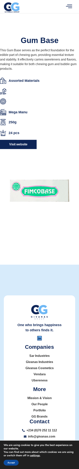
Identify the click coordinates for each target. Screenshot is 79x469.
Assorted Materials (24, 81)
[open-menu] (66, 6)
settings (35, 455)
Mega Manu (18, 112)
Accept (11, 462)
